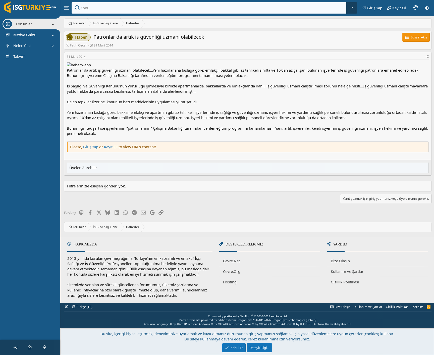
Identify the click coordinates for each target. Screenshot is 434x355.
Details (311, 320)
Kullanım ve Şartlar (347, 271)
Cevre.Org (231, 271)
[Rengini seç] (415, 8)
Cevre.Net (231, 260)
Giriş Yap (90, 146)
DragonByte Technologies (288, 320)
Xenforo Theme (332, 324)
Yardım (418, 307)
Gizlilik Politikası (345, 281)
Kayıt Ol (111, 146)
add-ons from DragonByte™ (236, 320)
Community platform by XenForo (248, 316)
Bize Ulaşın (340, 260)
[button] (427, 8)
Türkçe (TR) (83, 307)
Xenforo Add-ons (208, 324)
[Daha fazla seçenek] (351, 8)
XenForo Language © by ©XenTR (165, 324)
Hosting (230, 281)
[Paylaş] (427, 57)
